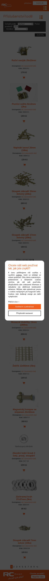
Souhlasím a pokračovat (24, 307)
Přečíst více (13, 302)
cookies (19, 275)
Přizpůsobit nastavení (24, 313)
